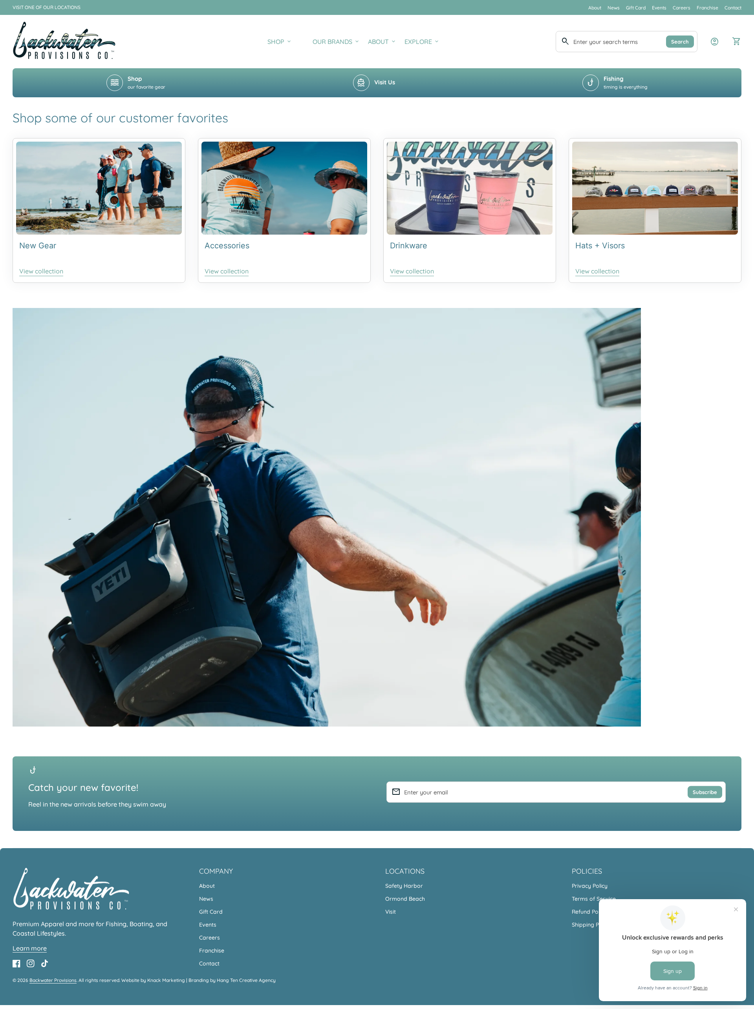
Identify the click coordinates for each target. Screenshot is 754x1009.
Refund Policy (589, 911)
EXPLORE (422, 42)
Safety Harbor (404, 885)
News (614, 8)
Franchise (707, 8)
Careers (681, 8)
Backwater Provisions (53, 980)
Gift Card (636, 8)
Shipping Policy (591, 924)
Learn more (30, 948)
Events (659, 8)
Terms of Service (594, 898)
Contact (733, 8)
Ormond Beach (405, 898)
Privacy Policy (590, 885)
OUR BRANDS (336, 42)
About (594, 8)
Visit (390, 911)
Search (680, 41)
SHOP (279, 42)
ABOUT (382, 42)
